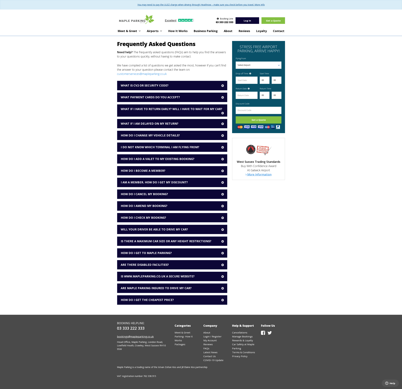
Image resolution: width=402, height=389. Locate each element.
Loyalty (261, 31)
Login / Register (212, 336)
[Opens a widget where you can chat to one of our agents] (390, 383)
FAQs (206, 348)
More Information (259, 174)
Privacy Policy (239, 356)
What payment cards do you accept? (150, 97)
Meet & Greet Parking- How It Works (184, 336)
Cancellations (239, 332)
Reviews (244, 31)
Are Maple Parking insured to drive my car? (156, 288)
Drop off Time (242, 73)
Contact (278, 31)
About (228, 31)
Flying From (241, 58)
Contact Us (209, 356)
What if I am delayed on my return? (149, 123)
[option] (258, 159)
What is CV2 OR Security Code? (144, 85)
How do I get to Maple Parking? (146, 253)
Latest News (210, 352)
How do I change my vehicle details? (150, 135)
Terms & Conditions (243, 352)
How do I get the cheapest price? (147, 300)
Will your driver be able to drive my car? (154, 229)
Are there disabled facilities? (145, 265)
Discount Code (243, 103)
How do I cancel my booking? (144, 194)
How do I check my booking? (143, 217)
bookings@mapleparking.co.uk (135, 336)
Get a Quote (273, 20)
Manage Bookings (242, 336)
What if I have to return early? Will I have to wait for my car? (171, 109)
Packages (180, 344)
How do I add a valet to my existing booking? (157, 159)
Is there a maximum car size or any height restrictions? (166, 241)
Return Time (265, 88)
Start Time (264, 73)
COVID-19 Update (213, 360)
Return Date (241, 88)
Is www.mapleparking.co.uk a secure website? (158, 276)
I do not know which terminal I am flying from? (160, 147)
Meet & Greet (128, 31)
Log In (247, 20)
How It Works (177, 31)
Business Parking (206, 31)
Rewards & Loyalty (242, 340)
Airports (153, 31)
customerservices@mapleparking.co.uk (142, 74)
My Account (210, 340)
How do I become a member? (143, 171)
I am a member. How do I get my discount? (154, 182)
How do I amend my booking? (144, 206)
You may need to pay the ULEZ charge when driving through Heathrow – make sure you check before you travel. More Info (201, 4)
